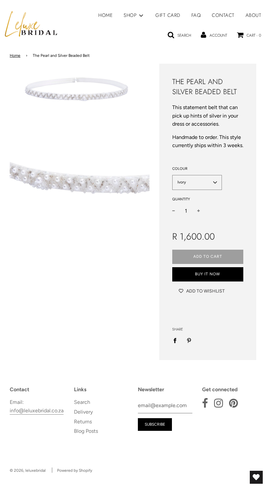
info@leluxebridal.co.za (37, 410)
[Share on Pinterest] (189, 340)
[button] (197, 182)
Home (105, 15)
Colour (179, 169)
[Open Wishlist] (256, 477)
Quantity (181, 199)
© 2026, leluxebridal (28, 470)
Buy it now (207, 274)
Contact (223, 15)
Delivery (83, 412)
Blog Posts (86, 431)
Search (82, 402)
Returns (83, 421)
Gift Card (167, 15)
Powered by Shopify (74, 470)
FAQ (196, 15)
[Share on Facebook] (176, 340)
